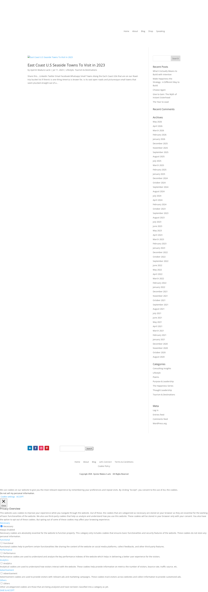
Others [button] (3, 580)
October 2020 (159, 352)
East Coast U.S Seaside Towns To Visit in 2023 (66, 65)
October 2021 (159, 300)
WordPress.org (160, 423)
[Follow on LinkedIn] (136, 39)
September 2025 (160, 152)
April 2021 (157, 326)
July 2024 (157, 195)
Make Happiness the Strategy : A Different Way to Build (166, 82)
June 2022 (157, 265)
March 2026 (158, 130)
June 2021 (157, 317)
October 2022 (159, 256)
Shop (150, 31)
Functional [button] (5, 539)
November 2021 (160, 296)
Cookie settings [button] (8, 496)
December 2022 (160, 252)
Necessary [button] (5, 523)
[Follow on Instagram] (147, 39)
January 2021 (159, 339)
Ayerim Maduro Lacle (40, 70)
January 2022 (159, 287)
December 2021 (160, 291)
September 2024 (160, 187)
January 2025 (159, 174)
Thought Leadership (162, 390)
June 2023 (157, 226)
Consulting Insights (162, 368)
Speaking (160, 31)
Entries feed (158, 414)
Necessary (8, 526)
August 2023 (159, 217)
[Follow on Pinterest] (153, 39)
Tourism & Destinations (86, 70)
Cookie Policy (104, 466)
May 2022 (157, 269)
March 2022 (158, 278)
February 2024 (159, 204)
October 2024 (159, 182)
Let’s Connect (105, 462)
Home (126, 31)
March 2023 (158, 239)
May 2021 (157, 322)
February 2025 (159, 169)
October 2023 (159, 208)
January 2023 (159, 248)
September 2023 (160, 213)
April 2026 (157, 126)
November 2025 (160, 147)
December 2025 (160, 143)
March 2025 (158, 165)
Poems (156, 377)
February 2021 (159, 335)
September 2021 (160, 304)
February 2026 (159, 134)
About (135, 31)
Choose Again (159, 90)
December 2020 (160, 343)
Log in (155, 410)
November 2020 (160, 348)
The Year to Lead (161, 102)
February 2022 (159, 283)
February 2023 (159, 243)
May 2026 (157, 121)
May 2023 (157, 230)
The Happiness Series (163, 385)
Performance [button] (6, 549)
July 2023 (157, 221)
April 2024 (157, 200)
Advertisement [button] (7, 570)
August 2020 (159, 356)
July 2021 (157, 313)
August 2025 (159, 156)
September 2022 (160, 261)
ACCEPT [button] (20, 496)
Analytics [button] (4, 560)
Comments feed (160, 419)
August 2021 (159, 309)
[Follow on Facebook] (141, 39)
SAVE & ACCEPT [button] (7, 590)
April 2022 (157, 274)
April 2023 (157, 235)
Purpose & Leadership (163, 381)
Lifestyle (70, 70)
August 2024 (159, 191)
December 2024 (160, 178)
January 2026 (159, 139)
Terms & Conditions (124, 462)
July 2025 (157, 160)
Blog (143, 31)
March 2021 (158, 330)
